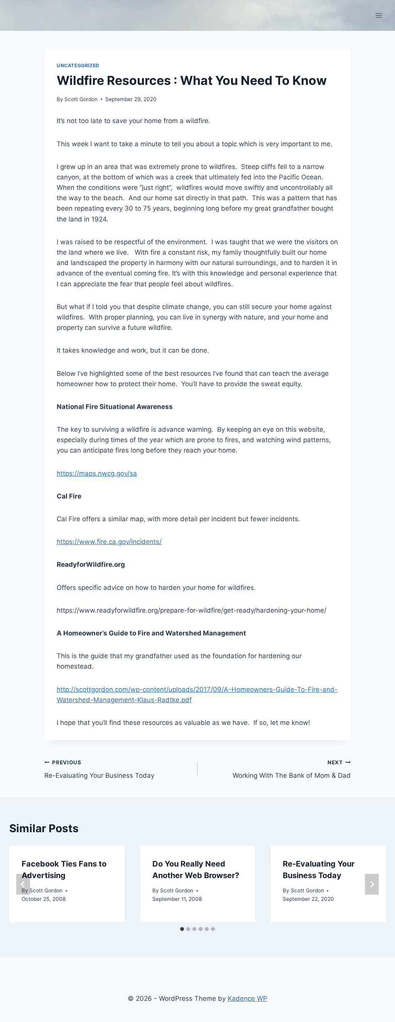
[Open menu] (378, 15)
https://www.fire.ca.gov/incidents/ (109, 542)
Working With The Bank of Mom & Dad (292, 769)
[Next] (372, 884)
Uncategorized (78, 65)
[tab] (182, 929)
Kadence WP (247, 998)
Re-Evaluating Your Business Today (99, 769)
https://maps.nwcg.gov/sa (97, 473)
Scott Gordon (81, 99)
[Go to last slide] (23, 884)
